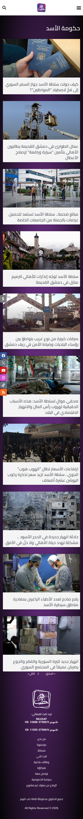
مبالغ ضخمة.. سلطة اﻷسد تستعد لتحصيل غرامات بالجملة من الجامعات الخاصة (43, 217)
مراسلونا (41, 744)
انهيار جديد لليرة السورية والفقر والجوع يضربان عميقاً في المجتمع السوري (45, 664)
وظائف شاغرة (41, 762)
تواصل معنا (41, 773)
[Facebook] (3, 355)
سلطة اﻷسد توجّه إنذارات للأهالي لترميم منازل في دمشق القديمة (45, 279)
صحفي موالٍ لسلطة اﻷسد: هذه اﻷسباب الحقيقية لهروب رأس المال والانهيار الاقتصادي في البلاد (44, 406)
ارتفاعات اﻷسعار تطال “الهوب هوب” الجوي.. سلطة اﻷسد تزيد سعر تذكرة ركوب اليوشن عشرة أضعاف (43, 474)
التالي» (31, 673)
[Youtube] (3, 370)
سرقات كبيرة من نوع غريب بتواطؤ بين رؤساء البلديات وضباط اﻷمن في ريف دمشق (41, 341)
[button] (79, 7)
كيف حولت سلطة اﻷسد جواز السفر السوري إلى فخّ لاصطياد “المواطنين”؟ (41, 87)
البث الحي (41, 756)
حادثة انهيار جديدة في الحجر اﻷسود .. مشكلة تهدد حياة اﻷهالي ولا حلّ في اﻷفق (41, 539)
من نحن (41, 738)
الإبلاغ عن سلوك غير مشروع (41, 785)
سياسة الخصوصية (42, 779)
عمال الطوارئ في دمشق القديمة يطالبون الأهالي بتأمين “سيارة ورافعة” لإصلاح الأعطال (43, 152)
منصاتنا (42, 750)
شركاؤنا (41, 767)
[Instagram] (3, 377)
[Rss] (3, 392)
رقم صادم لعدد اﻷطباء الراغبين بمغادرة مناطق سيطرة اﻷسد (45, 601)
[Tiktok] (3, 384)
